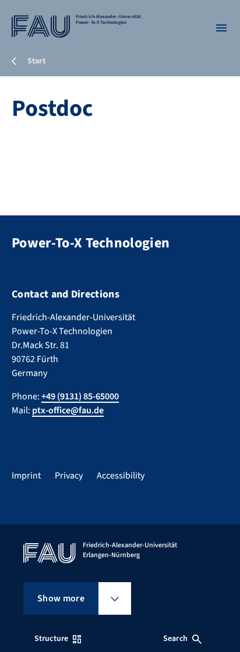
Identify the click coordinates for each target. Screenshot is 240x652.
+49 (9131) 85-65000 (80, 396)
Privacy (69, 475)
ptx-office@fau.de (68, 410)
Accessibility (120, 475)
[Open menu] (221, 28)
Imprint (26, 475)
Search (175, 638)
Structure (51, 638)
